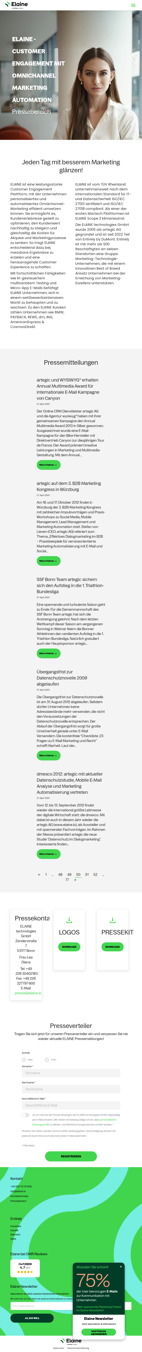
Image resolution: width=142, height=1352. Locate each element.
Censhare (15, 1226)
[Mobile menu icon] (133, 5)
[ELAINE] (25, 1276)
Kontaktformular (19, 1196)
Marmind (15, 1234)
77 (67, 880)
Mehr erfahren (46, 465)
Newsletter (120, 5)
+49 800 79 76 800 (21, 1186)
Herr (30, 1059)
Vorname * (27, 1066)
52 (95, 874)
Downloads (96, 5)
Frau (53, 1059)
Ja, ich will (32, 1318)
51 (86, 874)
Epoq (13, 1238)
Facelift (14, 1230)
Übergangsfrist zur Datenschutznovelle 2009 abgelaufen (62, 678)
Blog (108, 5)
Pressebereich (18, 1201)
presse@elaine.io (28, 993)
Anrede (26, 1052)
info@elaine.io (18, 1191)
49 (69, 874)
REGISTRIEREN (71, 1156)
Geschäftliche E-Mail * (34, 1098)
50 (78, 874)
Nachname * (29, 1082)
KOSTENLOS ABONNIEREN (99, 1333)
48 (60, 874)
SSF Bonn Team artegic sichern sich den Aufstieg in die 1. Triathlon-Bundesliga (70, 585)
